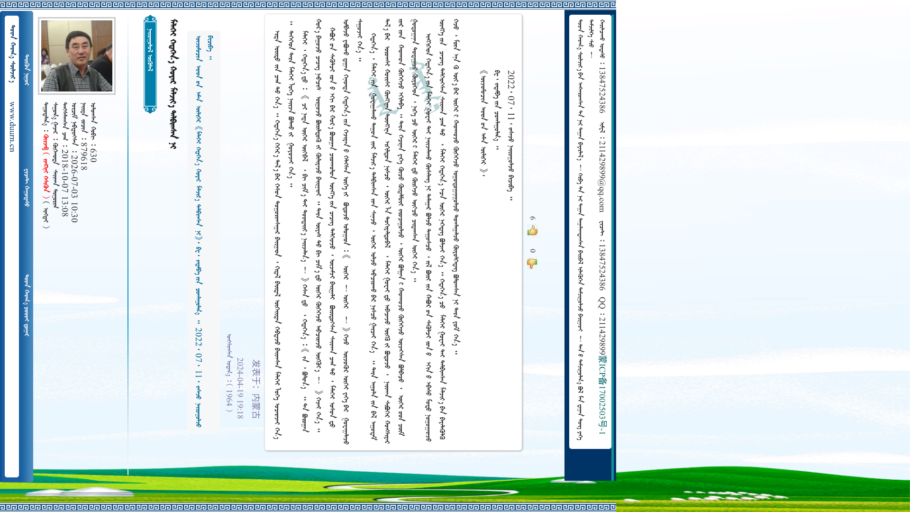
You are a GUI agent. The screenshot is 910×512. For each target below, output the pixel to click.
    (26, 305)
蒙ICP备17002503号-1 (601, 395)
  (26, 188)
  (26, 70)
